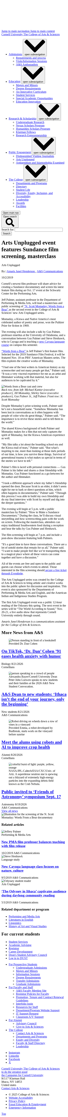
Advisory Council (26, 1023)
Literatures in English (21, 919)
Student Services (25, 95)
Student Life (23, 189)
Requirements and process (31, 57)
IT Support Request (27, 1013)
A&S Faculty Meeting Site (31, 990)
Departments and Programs (31, 183)
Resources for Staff (27, 1007)
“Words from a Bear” (13, 351)
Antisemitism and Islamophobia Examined (40, 162)
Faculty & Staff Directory (30, 1043)
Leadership (22, 199)
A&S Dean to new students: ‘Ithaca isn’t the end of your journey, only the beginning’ (34, 699)
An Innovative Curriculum (31, 91)
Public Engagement (20, 152)
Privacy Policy (17, 1101)
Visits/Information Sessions (31, 61)
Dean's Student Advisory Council (28, 954)
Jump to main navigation (15, 31)
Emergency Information (22, 1107)
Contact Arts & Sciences (30, 1033)
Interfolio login (24, 1003)
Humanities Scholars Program (33, 128)
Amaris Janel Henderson (21, 271)
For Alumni (15, 1020)
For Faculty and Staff (21, 987)
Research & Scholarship (22, 118)
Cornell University (12, 34)
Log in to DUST (18, 958)
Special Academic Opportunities (34, 98)
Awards (20, 202)
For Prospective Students (23, 964)
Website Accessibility (21, 1097)
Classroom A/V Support (30, 1016)
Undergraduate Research (30, 122)
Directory (21, 186)
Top (3, 1113)
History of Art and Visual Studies (28, 926)
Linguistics (15, 923)
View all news (9, 810)
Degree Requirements (28, 88)
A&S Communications (50, 271)
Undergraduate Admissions (31, 967)
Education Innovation (28, 101)
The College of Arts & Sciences (41, 34)
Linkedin (14, 1055)
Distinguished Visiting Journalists (35, 156)
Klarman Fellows (26, 132)
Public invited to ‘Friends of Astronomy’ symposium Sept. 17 (31, 794)
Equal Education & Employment (27, 1104)
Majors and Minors (27, 85)
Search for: (8, 229)
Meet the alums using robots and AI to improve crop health (31, 744)
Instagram (14, 1052)
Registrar (14, 948)
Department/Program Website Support (37, 1010)
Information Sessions (28, 974)
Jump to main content (42, 31)
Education (14, 81)
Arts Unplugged (25, 159)
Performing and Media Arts (24, 916)
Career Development (20, 951)
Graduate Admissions (28, 984)
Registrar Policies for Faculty (32, 993)
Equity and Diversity (28, 1039)
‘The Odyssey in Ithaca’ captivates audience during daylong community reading (33, 893)
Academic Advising (20, 945)
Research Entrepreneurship (31, 135)
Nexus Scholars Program (30, 125)
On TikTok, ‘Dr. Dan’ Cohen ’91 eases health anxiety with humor (31, 653)
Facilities (21, 206)
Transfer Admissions (27, 980)
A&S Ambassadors (27, 64)
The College (16, 179)
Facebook (14, 1059)
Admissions (15, 54)
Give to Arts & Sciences (30, 1026)
